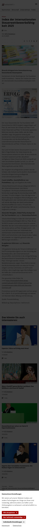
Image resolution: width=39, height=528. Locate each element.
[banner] (19, 264)
